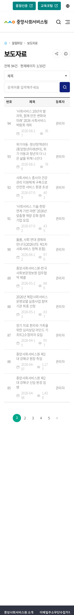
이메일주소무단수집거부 (55, 612)
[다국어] (68, 6)
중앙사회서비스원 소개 (19, 612)
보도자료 (32, 43)
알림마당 (17, 43)
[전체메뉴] (67, 22)
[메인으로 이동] (6, 43)
